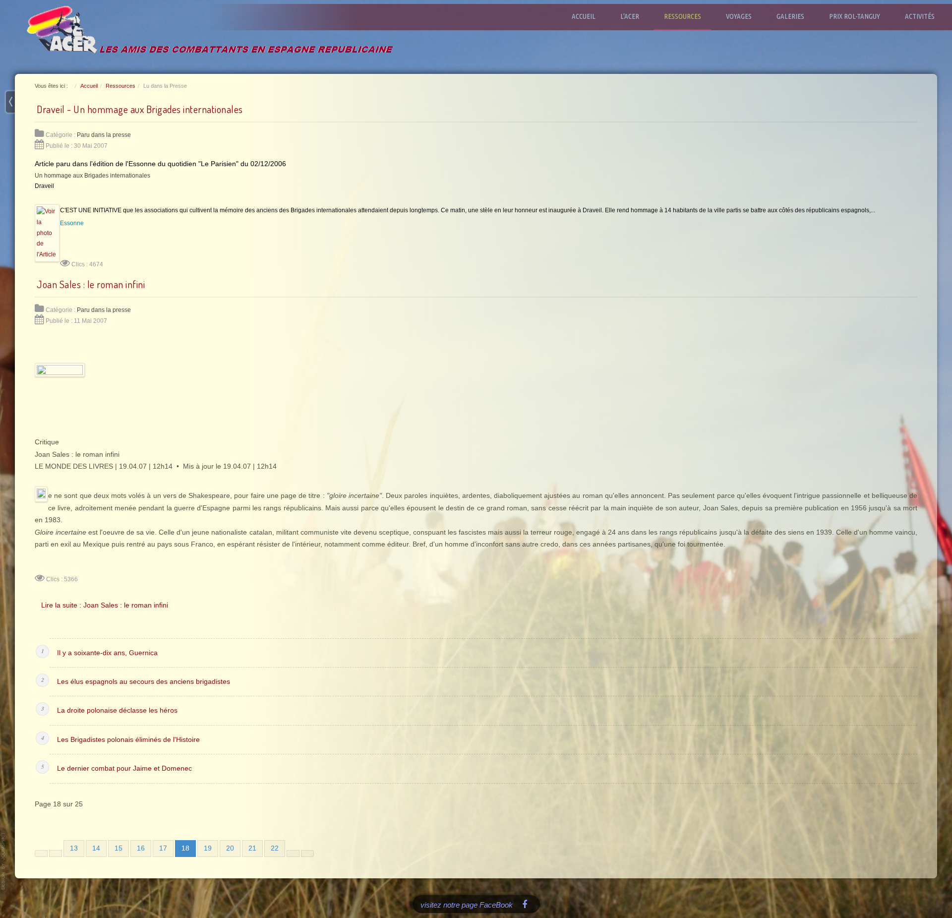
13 (74, 848)
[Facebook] (525, 904)
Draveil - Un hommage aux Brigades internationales (140, 109)
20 (230, 848)
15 (118, 848)
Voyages (739, 16)
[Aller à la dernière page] (307, 853)
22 (275, 848)
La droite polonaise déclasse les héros (117, 710)
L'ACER (629, 16)
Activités (920, 16)
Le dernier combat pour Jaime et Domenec (124, 768)
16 (141, 848)
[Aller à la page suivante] (293, 853)
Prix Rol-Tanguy (854, 16)
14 (96, 848)
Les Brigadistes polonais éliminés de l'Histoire (128, 739)
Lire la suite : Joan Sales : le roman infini (104, 605)
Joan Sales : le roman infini (91, 284)
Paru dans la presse (104, 134)
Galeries (790, 16)
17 (163, 848)
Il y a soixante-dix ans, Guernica (107, 653)
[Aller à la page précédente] (55, 853)
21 (252, 848)
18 (185, 848)
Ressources (682, 16)
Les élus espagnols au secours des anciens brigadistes (143, 681)
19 (208, 848)
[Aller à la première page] (41, 853)
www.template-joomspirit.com (3, 861)
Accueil (583, 16)
